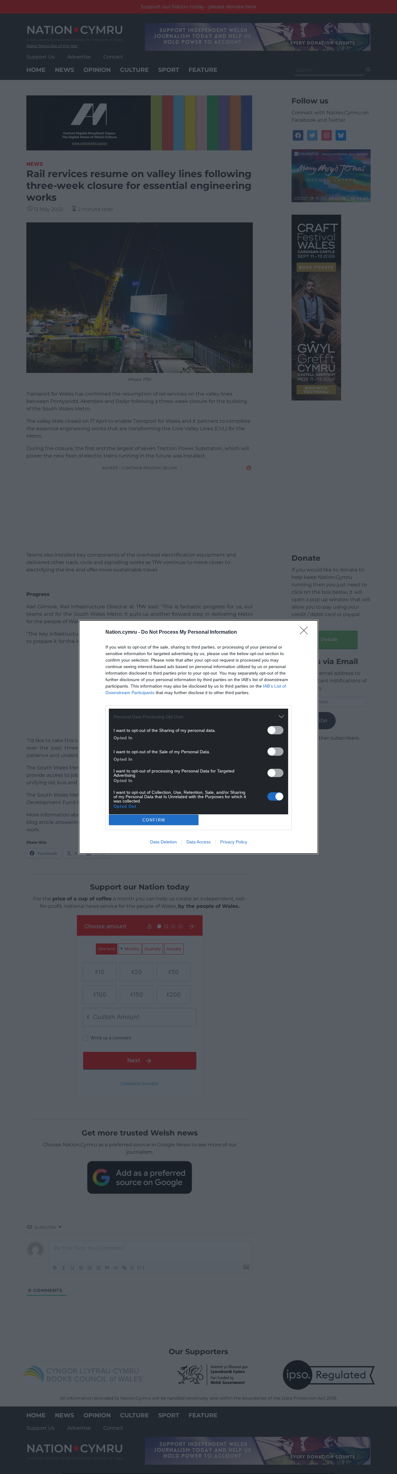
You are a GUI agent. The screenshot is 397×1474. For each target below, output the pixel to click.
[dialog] (198, 737)
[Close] (306, 632)
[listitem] (198, 716)
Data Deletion (163, 841)
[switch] (275, 730)
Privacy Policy (233, 841)
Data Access (198, 841)
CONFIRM (153, 820)
